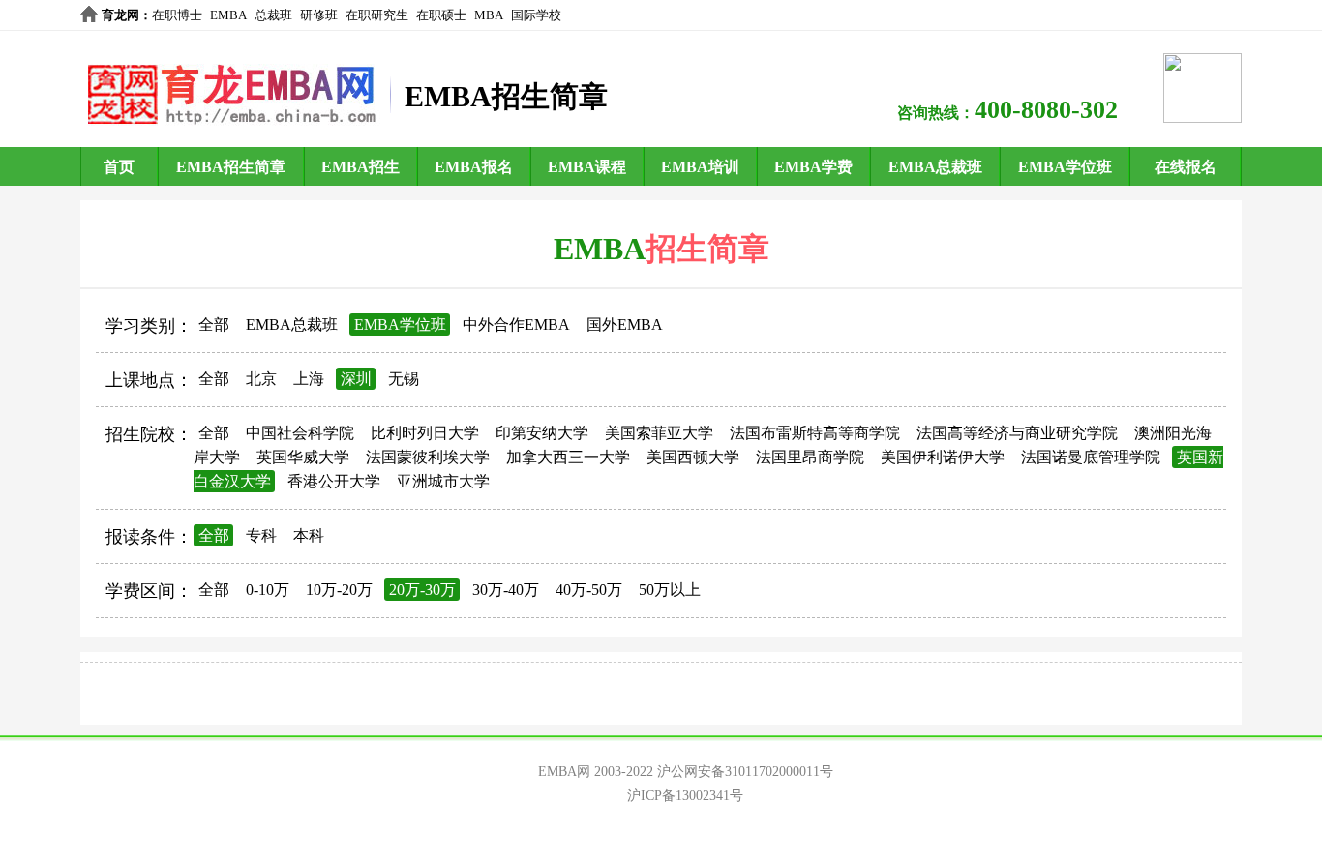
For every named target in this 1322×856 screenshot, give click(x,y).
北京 (261, 378)
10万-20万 (339, 589)
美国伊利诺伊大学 (943, 457)
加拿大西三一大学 (568, 457)
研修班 (319, 15)
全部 (213, 324)
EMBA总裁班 (935, 167)
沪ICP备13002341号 (685, 795)
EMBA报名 (474, 167)
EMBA (228, 15)
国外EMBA (624, 324)
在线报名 (1186, 167)
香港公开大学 (333, 481)
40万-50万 (589, 589)
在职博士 (177, 15)
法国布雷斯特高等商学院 (815, 433)
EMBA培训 (700, 167)
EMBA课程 (587, 167)
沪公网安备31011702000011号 (745, 771)
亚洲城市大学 (443, 481)
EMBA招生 (360, 167)
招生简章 (707, 248)
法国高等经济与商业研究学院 (1017, 433)
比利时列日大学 (425, 433)
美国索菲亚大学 (659, 433)
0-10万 (267, 589)
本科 (308, 535)
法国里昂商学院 (810, 457)
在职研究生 (377, 15)
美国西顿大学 (692, 457)
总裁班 (273, 15)
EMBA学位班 (1065, 167)
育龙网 (120, 15)
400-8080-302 (1046, 110)
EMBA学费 (813, 167)
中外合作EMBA (516, 324)
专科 (261, 535)
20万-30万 (422, 589)
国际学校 (536, 15)
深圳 (356, 378)
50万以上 (670, 589)
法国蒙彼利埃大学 (428, 457)
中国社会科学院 (300, 433)
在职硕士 (441, 15)
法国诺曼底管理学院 (1090, 457)
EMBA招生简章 (230, 167)
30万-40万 (505, 589)
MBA (488, 15)
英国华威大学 (302, 457)
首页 (119, 167)
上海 (308, 378)
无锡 (403, 378)
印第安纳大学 (542, 433)
